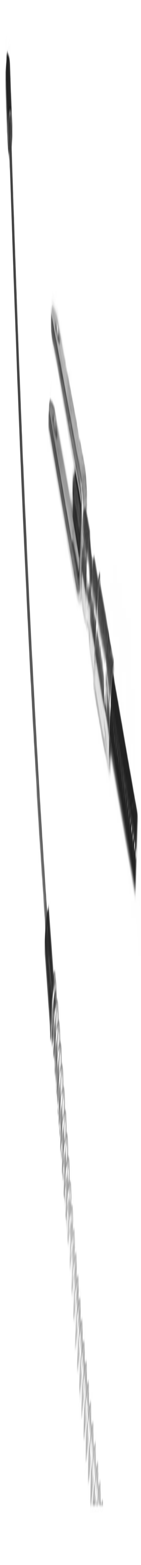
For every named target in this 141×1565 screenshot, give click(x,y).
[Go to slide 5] (10, 599)
